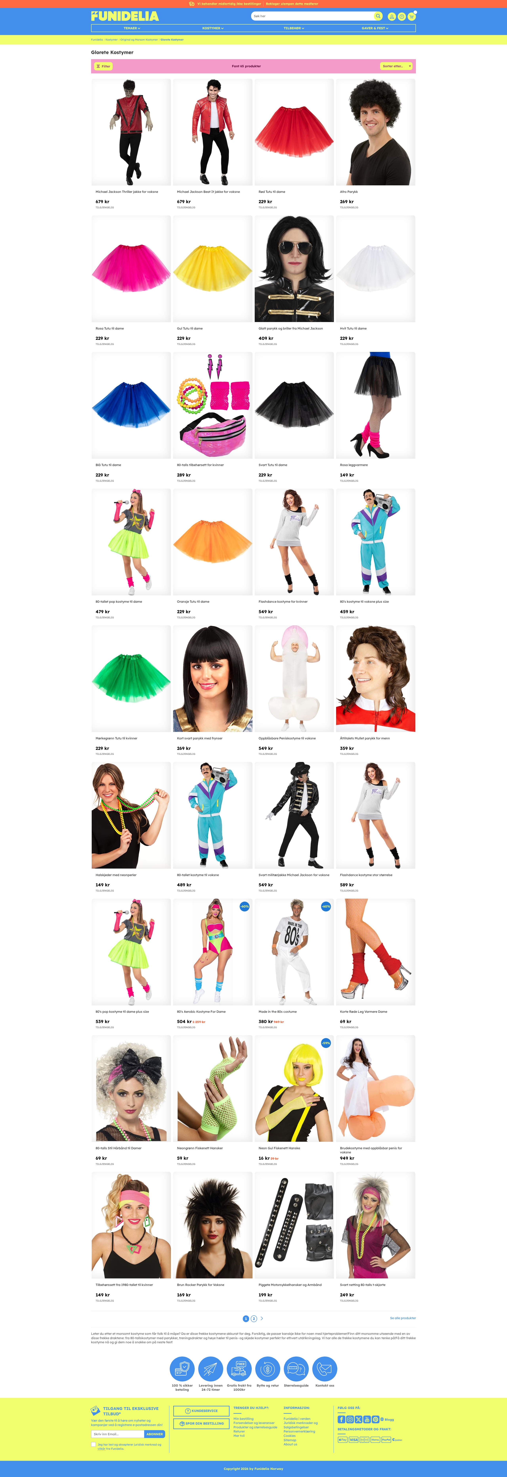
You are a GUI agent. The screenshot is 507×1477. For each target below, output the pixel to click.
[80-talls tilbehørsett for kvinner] (212, 405)
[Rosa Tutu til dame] (131, 268)
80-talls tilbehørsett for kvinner (200, 465)
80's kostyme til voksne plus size (364, 601)
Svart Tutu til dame (273, 465)
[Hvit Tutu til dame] (375, 268)
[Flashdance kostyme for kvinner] (294, 542)
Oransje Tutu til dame (193, 601)
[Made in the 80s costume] (294, 952)
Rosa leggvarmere (354, 465)
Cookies (290, 1436)
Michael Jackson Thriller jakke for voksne (127, 192)
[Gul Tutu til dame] (212, 268)
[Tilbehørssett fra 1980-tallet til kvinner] (131, 1225)
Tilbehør (292, 28)
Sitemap (290, 1440)
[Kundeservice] (402, 16)
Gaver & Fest (373, 28)
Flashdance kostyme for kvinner (283, 601)
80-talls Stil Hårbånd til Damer (118, 1148)
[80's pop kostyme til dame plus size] (131, 952)
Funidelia (97, 39)
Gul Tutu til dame (190, 328)
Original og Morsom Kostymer (139, 39)
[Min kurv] (412, 16)
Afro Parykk (349, 192)
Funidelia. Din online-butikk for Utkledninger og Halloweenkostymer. (125, 16)
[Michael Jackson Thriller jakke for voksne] (131, 132)
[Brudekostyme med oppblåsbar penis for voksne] (375, 1088)
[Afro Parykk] (375, 132)
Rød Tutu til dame (272, 192)
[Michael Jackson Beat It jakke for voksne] (212, 132)
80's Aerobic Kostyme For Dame (201, 1012)
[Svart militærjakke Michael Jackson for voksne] (294, 815)
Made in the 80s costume (278, 1012)
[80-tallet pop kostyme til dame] (131, 542)
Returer (239, 1431)
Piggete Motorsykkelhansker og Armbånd (290, 1285)
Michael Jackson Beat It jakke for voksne (208, 192)
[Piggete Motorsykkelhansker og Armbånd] (294, 1225)
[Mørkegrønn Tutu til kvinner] (131, 678)
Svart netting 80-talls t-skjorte (362, 1285)
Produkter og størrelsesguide (255, 1427)
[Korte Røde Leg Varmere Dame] (375, 952)
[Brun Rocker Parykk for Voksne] (212, 1225)
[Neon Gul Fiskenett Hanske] (294, 1088)
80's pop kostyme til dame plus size (122, 1012)
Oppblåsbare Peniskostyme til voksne (287, 738)
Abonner (155, 1434)
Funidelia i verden (297, 1419)
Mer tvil (239, 1436)
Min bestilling (243, 1419)
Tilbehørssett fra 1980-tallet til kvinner (124, 1285)
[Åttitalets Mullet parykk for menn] (375, 678)
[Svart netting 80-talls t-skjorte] (375, 1225)
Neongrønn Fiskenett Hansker (200, 1148)
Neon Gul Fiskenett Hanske (279, 1148)
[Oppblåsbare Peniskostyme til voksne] (294, 678)
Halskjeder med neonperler (116, 875)
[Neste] (262, 1318)
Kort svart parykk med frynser (199, 738)
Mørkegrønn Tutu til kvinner (116, 738)
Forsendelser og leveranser (253, 1423)
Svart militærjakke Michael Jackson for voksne (294, 875)
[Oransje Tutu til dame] (212, 542)
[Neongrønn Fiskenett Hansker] (212, 1088)
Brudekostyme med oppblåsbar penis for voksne (371, 1150)
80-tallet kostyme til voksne (198, 875)
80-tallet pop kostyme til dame (119, 601)
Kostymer (211, 28)
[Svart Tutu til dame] (294, 405)
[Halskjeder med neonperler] (131, 815)
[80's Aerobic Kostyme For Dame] (212, 952)
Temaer (130, 28)
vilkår (101, 1448)
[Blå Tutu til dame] (131, 405)
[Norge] (341, 1419)
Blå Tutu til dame (108, 465)
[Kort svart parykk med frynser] (212, 678)
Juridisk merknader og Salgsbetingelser (301, 1425)
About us (290, 1444)
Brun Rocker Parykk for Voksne (200, 1285)
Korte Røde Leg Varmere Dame (363, 1012)
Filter (106, 66)
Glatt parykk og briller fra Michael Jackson (291, 328)
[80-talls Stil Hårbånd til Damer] (131, 1088)
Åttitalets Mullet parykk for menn (365, 738)
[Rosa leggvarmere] (375, 405)
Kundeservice (204, 1411)
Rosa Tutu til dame (110, 328)
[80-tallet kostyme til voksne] (212, 815)
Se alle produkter (403, 1318)
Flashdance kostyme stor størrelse (366, 875)
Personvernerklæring (299, 1431)
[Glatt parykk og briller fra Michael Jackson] (294, 268)
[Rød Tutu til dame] (294, 132)
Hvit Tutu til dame (353, 328)
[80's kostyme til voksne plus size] (375, 542)
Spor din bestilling (204, 1423)
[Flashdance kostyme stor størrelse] (375, 815)
